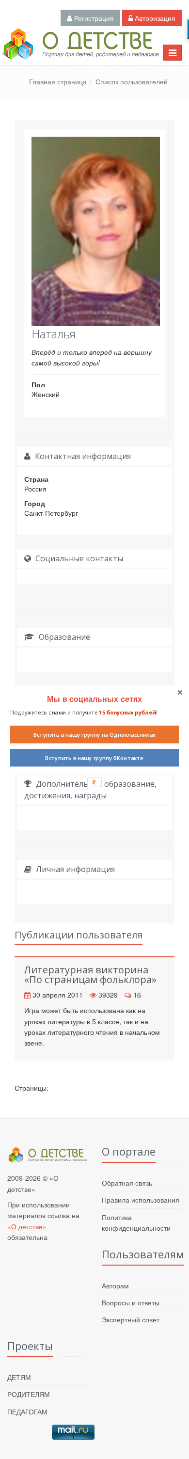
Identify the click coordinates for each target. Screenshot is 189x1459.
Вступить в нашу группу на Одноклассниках (94, 734)
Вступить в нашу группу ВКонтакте (94, 758)
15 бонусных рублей (127, 712)
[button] (94, 698)
